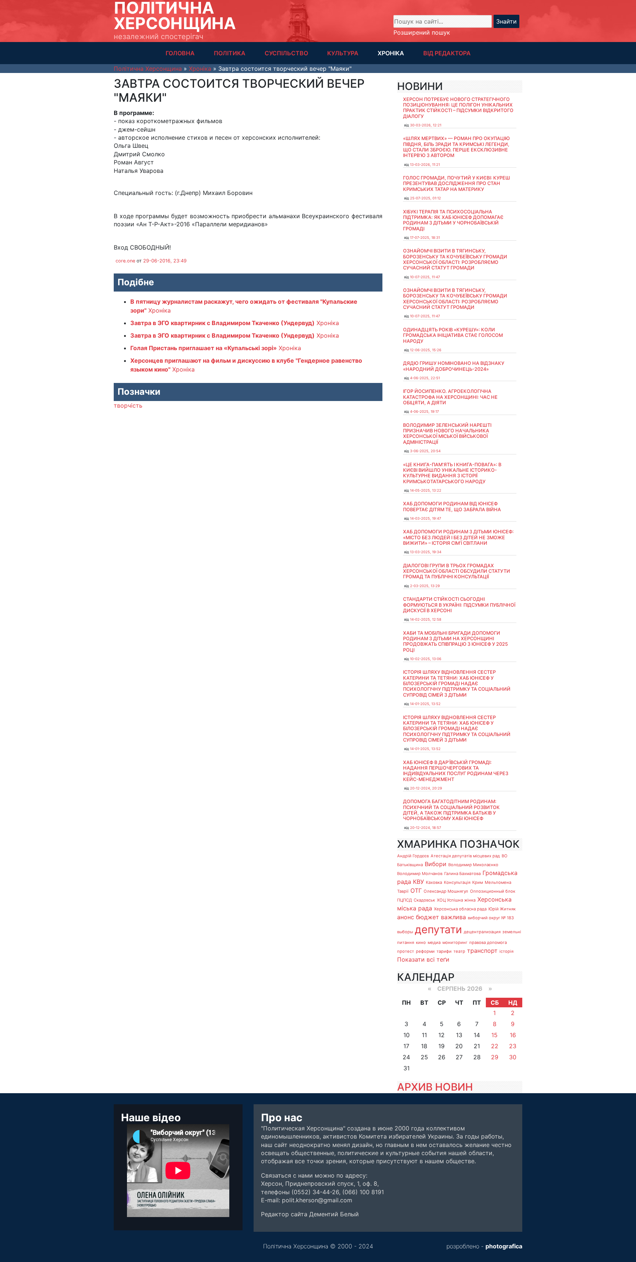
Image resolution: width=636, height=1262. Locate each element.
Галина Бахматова (462, 873)
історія (506, 951)
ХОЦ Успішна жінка (456, 900)
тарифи (444, 951)
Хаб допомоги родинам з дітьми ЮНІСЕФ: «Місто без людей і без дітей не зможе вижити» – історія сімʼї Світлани (458, 537)
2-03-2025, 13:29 (425, 586)
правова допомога (488, 942)
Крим (477, 882)
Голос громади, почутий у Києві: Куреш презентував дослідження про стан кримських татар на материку (456, 183)
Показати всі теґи (423, 959)
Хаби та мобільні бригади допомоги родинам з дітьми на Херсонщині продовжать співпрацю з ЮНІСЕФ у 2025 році (455, 641)
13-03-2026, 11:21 (425, 165)
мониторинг (454, 942)
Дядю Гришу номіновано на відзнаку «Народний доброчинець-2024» (453, 366)
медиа (434, 942)
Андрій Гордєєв (413, 855)
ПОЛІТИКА (229, 53)
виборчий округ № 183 (491, 917)
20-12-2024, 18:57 (425, 828)
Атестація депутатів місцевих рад (465, 855)
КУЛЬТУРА (342, 53)
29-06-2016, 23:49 (165, 261)
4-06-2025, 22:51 (425, 378)
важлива (453, 917)
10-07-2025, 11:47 (425, 277)
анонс (405, 917)
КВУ (418, 881)
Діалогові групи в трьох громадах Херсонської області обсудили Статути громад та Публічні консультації (456, 571)
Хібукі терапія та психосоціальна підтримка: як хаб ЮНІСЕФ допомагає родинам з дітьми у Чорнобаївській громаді (453, 220)
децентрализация (482, 931)
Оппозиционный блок (492, 891)
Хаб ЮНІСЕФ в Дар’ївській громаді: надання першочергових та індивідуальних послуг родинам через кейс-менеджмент (455, 771)
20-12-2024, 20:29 (426, 788)
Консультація (457, 882)
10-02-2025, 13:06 (425, 659)
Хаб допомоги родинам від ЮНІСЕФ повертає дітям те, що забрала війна (452, 506)
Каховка (434, 882)
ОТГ (416, 890)
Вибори (435, 864)
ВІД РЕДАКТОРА (447, 53)
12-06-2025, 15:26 (425, 350)
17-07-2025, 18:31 (425, 238)
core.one (125, 261)
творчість (128, 405)
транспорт (482, 950)
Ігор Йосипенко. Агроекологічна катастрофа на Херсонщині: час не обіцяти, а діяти (450, 396)
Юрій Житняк (502, 908)
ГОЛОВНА (180, 53)
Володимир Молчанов (419, 873)
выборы (405, 931)
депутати (438, 929)
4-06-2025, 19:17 (424, 411)
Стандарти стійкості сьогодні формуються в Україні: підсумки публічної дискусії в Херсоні (459, 604)
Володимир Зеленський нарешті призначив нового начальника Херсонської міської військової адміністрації (447, 433)
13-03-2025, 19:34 (425, 552)
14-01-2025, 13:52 (425, 704)
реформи (425, 951)
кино (421, 942)
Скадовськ (424, 900)
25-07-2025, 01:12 (425, 198)
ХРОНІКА (391, 53)
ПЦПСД (404, 900)
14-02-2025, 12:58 (425, 619)
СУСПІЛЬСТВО (286, 53)
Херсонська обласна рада (460, 908)
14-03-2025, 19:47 (425, 518)
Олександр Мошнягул (446, 891)
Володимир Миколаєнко (473, 864)
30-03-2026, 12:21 (425, 125)
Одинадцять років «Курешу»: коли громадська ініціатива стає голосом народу (453, 335)
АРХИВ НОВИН (435, 1087)
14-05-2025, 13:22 (425, 490)
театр (459, 951)
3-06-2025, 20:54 (425, 451)
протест (405, 951)
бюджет (427, 917)
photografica (503, 1246)
